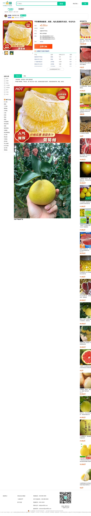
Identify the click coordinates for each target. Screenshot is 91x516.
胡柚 (5, 126)
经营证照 (47, 512)
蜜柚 (5, 104)
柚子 (17, 11)
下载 (85, 3)
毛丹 (7, 94)
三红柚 (5, 106)
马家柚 (5, 139)
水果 (15, 11)
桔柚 (5, 115)
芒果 (7, 92)
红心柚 (5, 101)
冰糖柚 (5, 130)
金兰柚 (5, 147)
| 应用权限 (51, 512)
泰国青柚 (6, 128)
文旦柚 (5, 134)
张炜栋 (9, 15)
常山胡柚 (6, 143)
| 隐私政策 (56, 512)
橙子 (7, 90)
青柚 (5, 119)
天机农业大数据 (21, 496)
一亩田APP (20, 499)
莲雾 (7, 80)
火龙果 (8, 85)
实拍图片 (21, 9)
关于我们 (42, 512)
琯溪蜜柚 (6, 121)
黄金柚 (5, 136)
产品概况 (10, 9)
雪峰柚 (5, 150)
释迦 (7, 83)
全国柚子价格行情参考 (42, 51)
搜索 (61, 4)
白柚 (5, 112)
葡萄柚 (41, 41)
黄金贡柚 (6, 123)
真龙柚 (5, 141)
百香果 (8, 87)
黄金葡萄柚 (7, 132)
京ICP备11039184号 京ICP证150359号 (54, 510)
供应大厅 (11, 11)
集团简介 (5, 496)
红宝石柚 (6, 145)
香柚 (5, 117)
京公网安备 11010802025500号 (37, 510)
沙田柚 (5, 110)
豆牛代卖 (19, 502)
